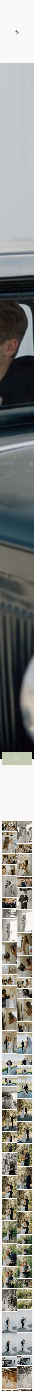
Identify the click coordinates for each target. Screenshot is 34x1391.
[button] (30, 31)
